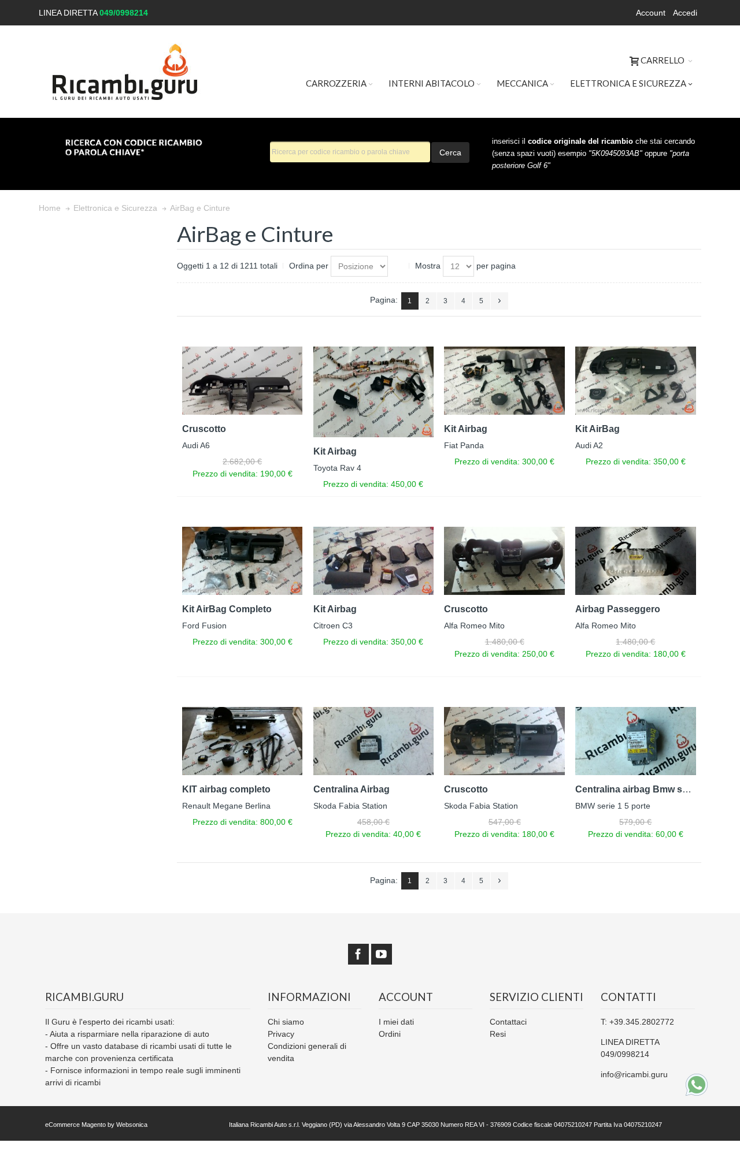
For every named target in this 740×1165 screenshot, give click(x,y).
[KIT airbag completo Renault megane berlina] (242, 741)
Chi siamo (286, 1021)
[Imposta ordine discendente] (399, 266)
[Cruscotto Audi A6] (242, 380)
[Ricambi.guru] (125, 72)
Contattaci (508, 1021)
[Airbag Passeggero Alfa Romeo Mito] (635, 560)
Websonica (131, 1124)
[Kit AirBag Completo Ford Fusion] (242, 560)
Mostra (428, 265)
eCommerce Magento (75, 1124)
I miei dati (396, 1021)
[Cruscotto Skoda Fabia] (504, 741)
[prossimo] (499, 301)
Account (650, 12)
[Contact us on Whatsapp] (696, 1084)
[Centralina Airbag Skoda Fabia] (373, 741)
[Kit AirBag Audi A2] (635, 380)
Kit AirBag (597, 429)
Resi (498, 1034)
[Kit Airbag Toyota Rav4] (373, 392)
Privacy (281, 1034)
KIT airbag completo (226, 789)
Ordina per (308, 265)
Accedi (685, 12)
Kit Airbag (335, 451)
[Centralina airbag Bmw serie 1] (635, 741)
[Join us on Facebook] (358, 954)
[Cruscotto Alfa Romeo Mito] (504, 560)
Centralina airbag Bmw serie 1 (640, 789)
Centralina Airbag (351, 789)
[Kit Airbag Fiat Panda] (504, 380)
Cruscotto (204, 429)
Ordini (390, 1034)
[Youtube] (381, 954)
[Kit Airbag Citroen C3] (373, 560)
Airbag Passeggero (617, 609)
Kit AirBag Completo (227, 609)
